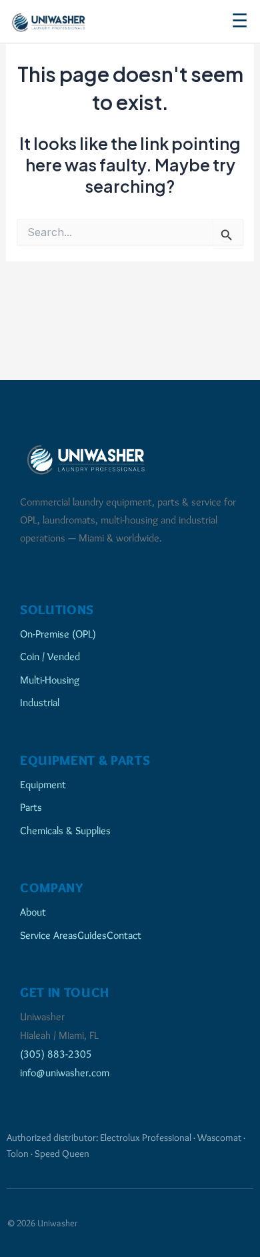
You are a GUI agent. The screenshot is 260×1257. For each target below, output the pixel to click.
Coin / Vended (50, 656)
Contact (124, 935)
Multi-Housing (49, 679)
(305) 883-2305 (56, 1053)
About (33, 911)
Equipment (43, 784)
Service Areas (48, 935)
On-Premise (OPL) (58, 633)
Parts (31, 807)
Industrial (39, 702)
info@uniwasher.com (64, 1072)
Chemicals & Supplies (65, 830)
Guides (92, 935)
